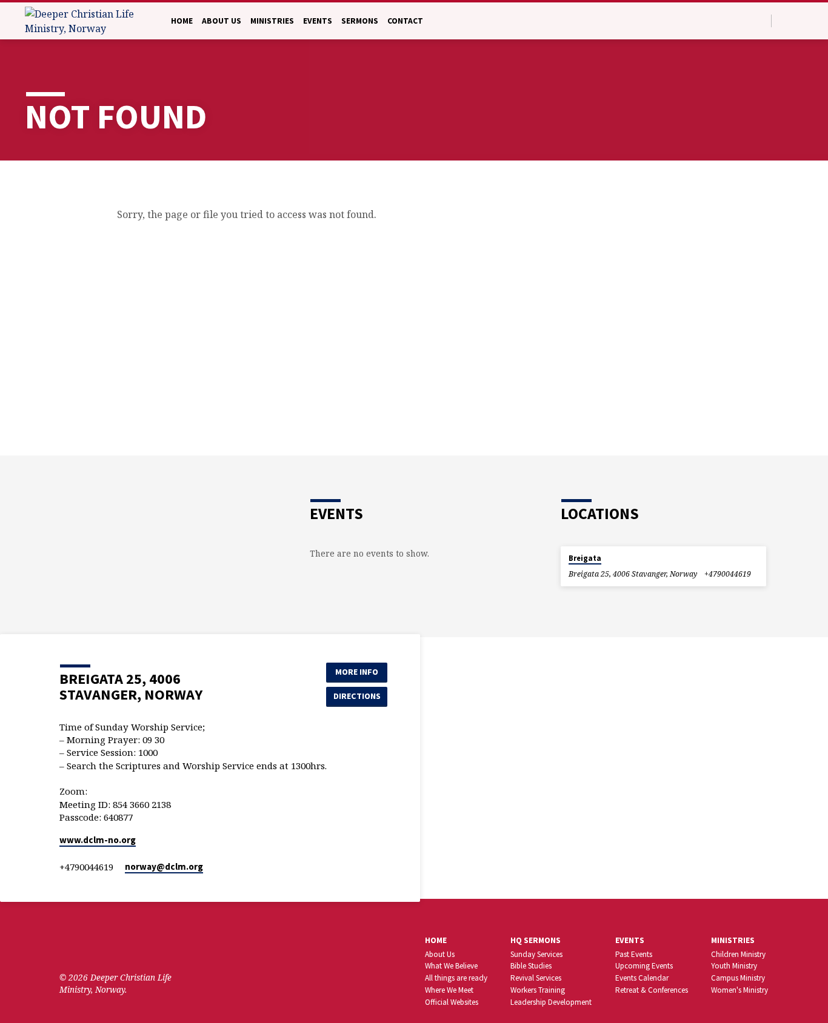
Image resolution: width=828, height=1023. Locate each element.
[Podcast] (136, 944)
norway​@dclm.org (164, 866)
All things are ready (456, 978)
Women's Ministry (739, 990)
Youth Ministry (734, 966)
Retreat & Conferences (651, 990)
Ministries (272, 21)
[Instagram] (121, 944)
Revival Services (535, 978)
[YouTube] (103, 944)
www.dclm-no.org (97, 840)
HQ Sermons (535, 940)
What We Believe (451, 966)
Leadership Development (551, 1002)
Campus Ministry (738, 978)
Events (317, 21)
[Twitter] (784, 20)
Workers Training (537, 990)
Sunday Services (536, 954)
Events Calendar (642, 978)
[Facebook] (798, 20)
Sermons (359, 21)
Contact (405, 21)
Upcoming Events (644, 966)
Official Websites (451, 1002)
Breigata (585, 558)
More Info (356, 671)
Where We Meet (449, 990)
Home (182, 21)
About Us (221, 21)
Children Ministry (738, 954)
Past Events (633, 954)
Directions (357, 695)
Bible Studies (531, 966)
